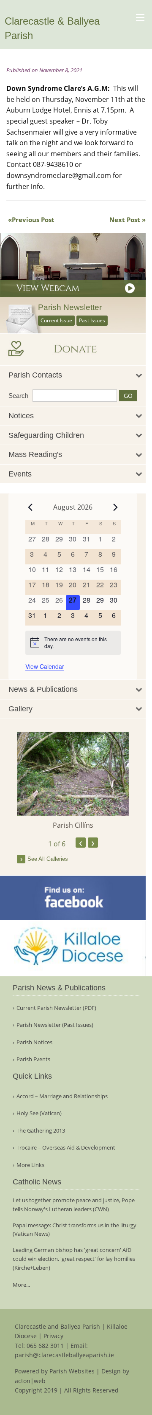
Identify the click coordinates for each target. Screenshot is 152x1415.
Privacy (53, 1336)
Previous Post (33, 219)
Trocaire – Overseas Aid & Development (65, 1147)
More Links (30, 1165)
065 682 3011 (45, 1346)
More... (21, 1284)
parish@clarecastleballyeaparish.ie (64, 1355)
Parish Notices (34, 1042)
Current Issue (56, 320)
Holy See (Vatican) (39, 1113)
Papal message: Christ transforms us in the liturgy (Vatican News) (74, 1229)
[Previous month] (30, 507)
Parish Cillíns (73, 825)
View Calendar (44, 666)
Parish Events (33, 1059)
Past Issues (92, 320)
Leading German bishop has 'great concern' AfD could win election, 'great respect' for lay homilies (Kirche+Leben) (74, 1258)
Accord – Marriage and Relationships (62, 1096)
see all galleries (47, 859)
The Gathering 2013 (40, 1130)
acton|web (30, 1381)
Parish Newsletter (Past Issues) (54, 1025)
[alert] (73, 643)
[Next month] (116, 507)
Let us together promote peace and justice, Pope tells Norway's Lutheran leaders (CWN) (74, 1204)
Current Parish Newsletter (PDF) (56, 1008)
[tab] (73, 375)
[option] (73, 781)
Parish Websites (72, 1371)
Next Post (124, 219)
